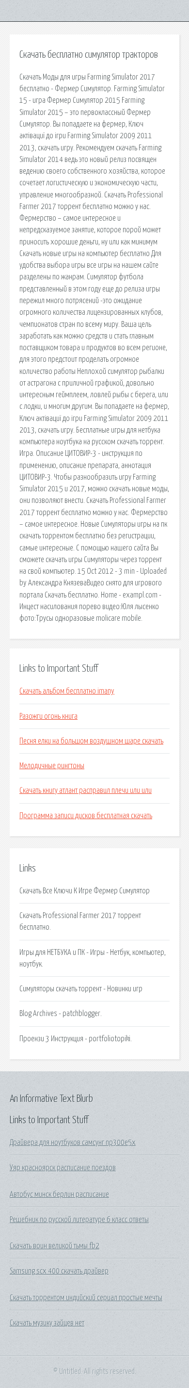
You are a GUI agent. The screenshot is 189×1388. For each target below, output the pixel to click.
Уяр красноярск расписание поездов (63, 1168)
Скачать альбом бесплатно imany (66, 691)
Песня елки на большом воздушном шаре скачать (91, 741)
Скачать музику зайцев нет (47, 1323)
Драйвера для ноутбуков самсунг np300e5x (73, 1142)
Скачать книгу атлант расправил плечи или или (85, 790)
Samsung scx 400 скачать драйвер (59, 1271)
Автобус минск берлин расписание (59, 1194)
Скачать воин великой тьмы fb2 (54, 1246)
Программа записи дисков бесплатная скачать (85, 816)
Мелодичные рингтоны (51, 766)
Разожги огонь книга (48, 716)
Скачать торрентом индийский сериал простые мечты (86, 1298)
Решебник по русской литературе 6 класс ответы (79, 1220)
